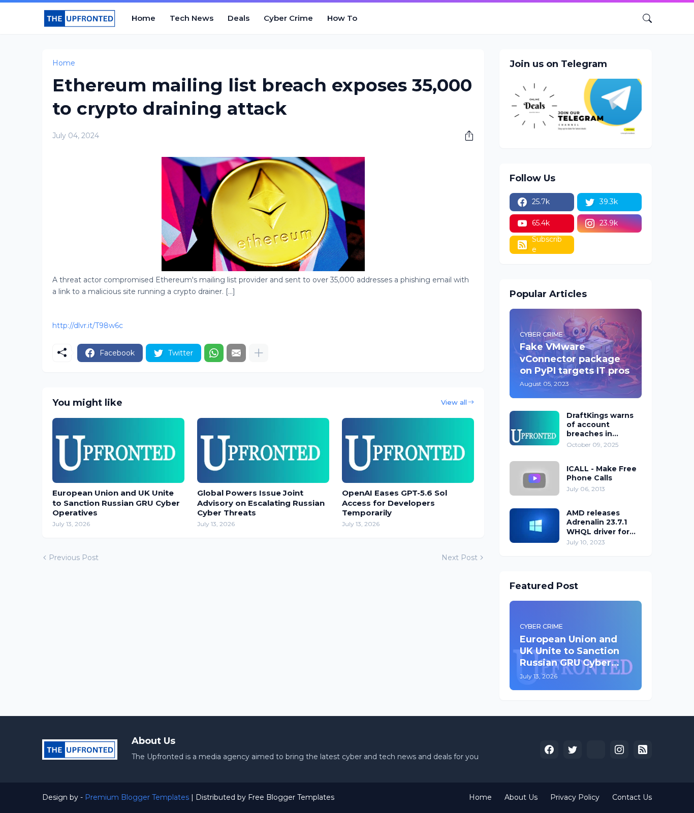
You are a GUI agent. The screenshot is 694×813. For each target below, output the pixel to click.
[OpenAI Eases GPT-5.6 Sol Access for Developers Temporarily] (408, 450)
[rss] (643, 749)
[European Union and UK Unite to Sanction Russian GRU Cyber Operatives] (118, 450)
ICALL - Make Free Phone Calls (601, 473)
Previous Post (74, 557)
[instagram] (619, 749)
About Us (521, 797)
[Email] (236, 353)
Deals (238, 18)
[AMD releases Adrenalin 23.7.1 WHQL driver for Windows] (534, 525)
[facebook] (549, 749)
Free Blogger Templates (291, 797)
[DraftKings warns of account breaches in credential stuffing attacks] (534, 428)
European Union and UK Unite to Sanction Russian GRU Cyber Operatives (116, 502)
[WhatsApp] (214, 353)
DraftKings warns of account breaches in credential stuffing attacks (603, 425)
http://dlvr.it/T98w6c (87, 325)
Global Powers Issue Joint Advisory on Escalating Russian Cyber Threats (261, 502)
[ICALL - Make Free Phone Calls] (534, 478)
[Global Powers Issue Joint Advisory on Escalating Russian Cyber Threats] (263, 450)
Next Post (459, 557)
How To (342, 18)
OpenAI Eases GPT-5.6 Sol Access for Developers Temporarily (394, 502)
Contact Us (632, 797)
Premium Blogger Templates (137, 797)
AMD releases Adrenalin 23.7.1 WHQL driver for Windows (597, 522)
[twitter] (572, 749)
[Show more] (258, 353)
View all (454, 402)
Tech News (191, 18)
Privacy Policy (575, 797)
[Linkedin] (596, 749)
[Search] (643, 18)
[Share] (465, 135)
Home (143, 18)
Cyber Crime (288, 18)
